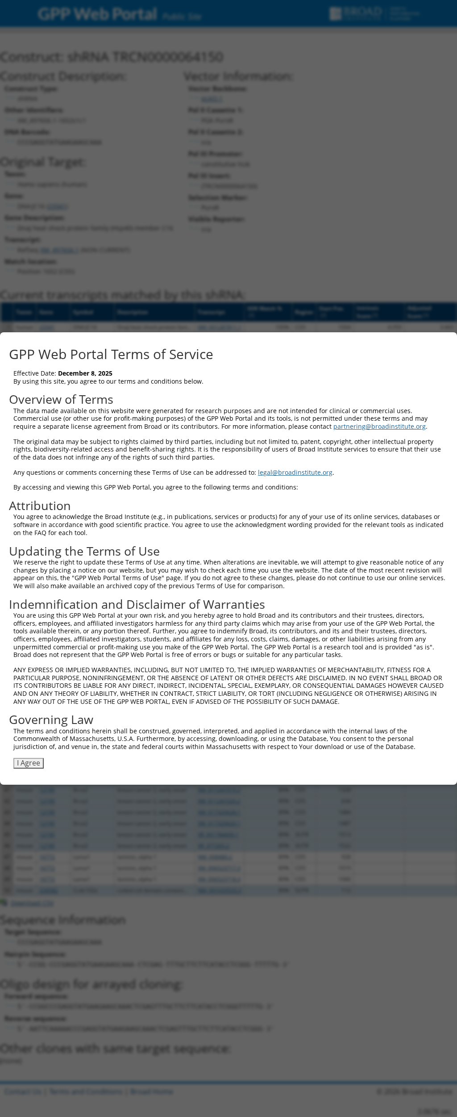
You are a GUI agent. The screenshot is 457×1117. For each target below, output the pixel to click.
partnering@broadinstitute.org (379, 426)
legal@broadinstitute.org (295, 472)
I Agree (28, 763)
